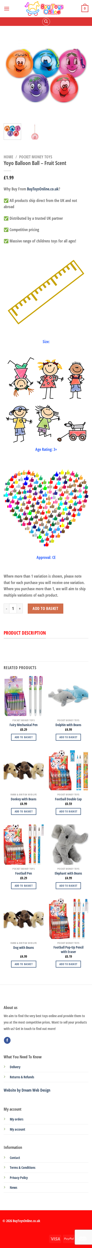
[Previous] (11, 75)
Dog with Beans (23, 947)
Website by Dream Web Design (27, 1090)
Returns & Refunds (22, 1077)
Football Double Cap (68, 799)
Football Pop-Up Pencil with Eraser (68, 949)
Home (8, 157)
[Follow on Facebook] (7, 1040)
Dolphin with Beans (68, 725)
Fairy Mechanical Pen (24, 725)
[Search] (46, 22)
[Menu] (7, 8)
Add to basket (45, 608)
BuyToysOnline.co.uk (43, 189)
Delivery (15, 1066)
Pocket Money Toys (35, 157)
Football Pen (23, 873)
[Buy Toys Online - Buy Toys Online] (45, 8)
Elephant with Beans (68, 873)
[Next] (80, 75)
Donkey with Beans (23, 799)
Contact (15, 1157)
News (13, 1187)
